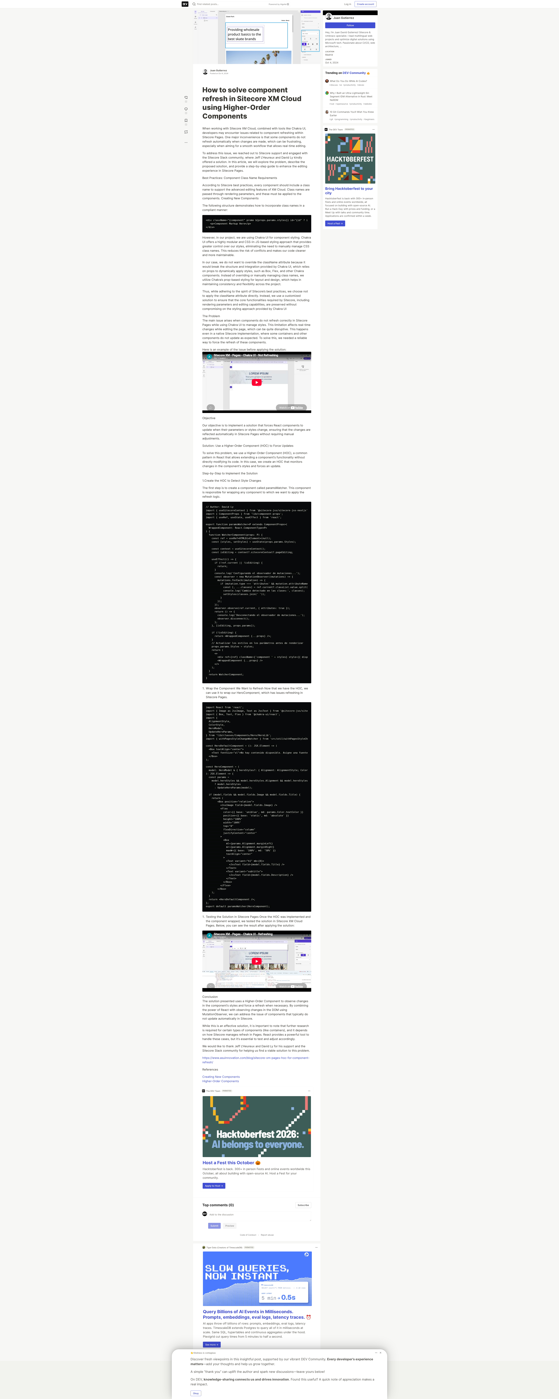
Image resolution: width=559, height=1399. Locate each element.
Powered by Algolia (278, 4)
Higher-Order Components (220, 1081)
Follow (350, 25)
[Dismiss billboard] (380, 1352)
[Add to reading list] (186, 122)
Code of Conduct (248, 1235)
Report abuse (267, 1235)
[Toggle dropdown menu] (309, 1091)
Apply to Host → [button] (214, 1185)
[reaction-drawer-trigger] (186, 99)
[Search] (194, 4)
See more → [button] (211, 1344)
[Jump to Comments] (186, 110)
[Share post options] (186, 142)
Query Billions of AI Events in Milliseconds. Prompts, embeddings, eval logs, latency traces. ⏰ (257, 1314)
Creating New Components (221, 1077)
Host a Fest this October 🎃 (232, 1162)
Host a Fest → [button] (335, 223)
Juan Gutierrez (218, 70)
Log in (347, 4)
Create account (365, 4)
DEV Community (354, 73)
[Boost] (186, 132)
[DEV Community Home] (185, 4)
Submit (214, 1225)
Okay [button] (196, 1393)
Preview (229, 1225)
